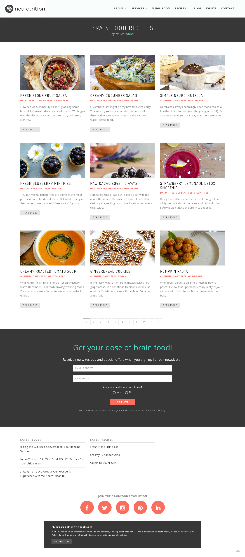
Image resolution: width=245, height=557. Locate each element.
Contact (228, 8)
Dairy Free (27, 100)
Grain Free (61, 100)
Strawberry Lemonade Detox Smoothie (187, 185)
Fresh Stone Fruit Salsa (43, 95)
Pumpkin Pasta (174, 271)
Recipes (181, 8)
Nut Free (44, 188)
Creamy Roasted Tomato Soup (48, 271)
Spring (56, 188)
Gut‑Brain (131, 100)
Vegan (122, 276)
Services (138, 8)
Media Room (161, 8)
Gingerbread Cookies (110, 271)
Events (211, 8)
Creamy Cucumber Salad (113, 95)
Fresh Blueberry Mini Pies (45, 183)
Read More (30, 129)
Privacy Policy (158, 410)
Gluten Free (44, 100)
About (119, 8)
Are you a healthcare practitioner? (122, 387)
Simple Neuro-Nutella (181, 95)
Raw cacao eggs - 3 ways (114, 183)
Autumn (165, 100)
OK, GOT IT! (61, 541)
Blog (197, 8)
